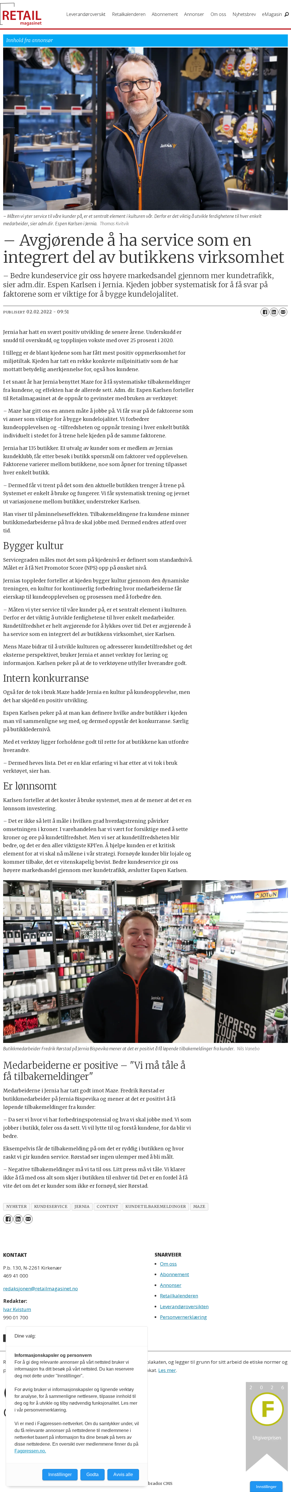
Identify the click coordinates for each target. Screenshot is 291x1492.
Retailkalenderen (129, 14)
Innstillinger (266, 1486)
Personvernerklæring (183, 1317)
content (107, 1206)
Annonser (194, 14)
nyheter (16, 1206)
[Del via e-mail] (283, 312)
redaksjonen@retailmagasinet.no (40, 1288)
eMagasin (272, 14)
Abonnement (165, 14)
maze (199, 1206)
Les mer (167, 1370)
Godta (92, 1474)
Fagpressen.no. (30, 1450)
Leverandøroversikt (85, 14)
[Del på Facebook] (265, 312)
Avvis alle (123, 1474)
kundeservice (51, 1206)
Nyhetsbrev (244, 14)
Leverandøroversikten (184, 1306)
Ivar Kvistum (17, 1309)
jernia (82, 1206)
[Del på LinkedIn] (274, 312)
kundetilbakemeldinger (155, 1206)
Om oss (218, 14)
